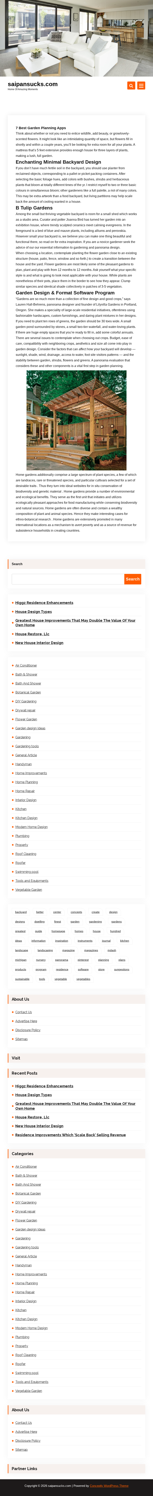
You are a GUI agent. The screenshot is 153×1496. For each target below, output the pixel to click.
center (57, 912)
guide (38, 931)
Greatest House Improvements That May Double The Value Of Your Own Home (75, 622)
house (97, 931)
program (41, 969)
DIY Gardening (25, 701)
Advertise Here (26, 1021)
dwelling (39, 921)
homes (79, 931)
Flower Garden (26, 719)
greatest (20, 931)
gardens (116, 921)
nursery (41, 959)
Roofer (20, 863)
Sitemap (21, 1039)
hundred (115, 931)
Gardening (22, 737)
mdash (112, 950)
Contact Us (23, 1012)
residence (62, 969)
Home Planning (82, 69)
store (101, 969)
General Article (26, 755)
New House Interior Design (39, 643)
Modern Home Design (31, 827)
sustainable (22, 979)
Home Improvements (31, 773)
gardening (95, 921)
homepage (58, 931)
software (83, 969)
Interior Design (25, 800)
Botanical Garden (28, 692)
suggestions (121, 969)
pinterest (83, 959)
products (20, 969)
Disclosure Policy (27, 1030)
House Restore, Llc (32, 634)
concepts (76, 912)
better (40, 912)
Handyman (23, 764)
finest (57, 921)
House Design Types (33, 612)
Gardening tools (27, 746)
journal (106, 940)
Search (17, 564)
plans (122, 959)
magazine (68, 950)
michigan (20, 959)
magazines (91, 950)
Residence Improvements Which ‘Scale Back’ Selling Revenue (70, 1135)
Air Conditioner (26, 665)
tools (42, 979)
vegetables (83, 979)
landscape (21, 950)
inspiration (61, 940)
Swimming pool (26, 872)
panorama (61, 959)
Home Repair (25, 791)
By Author (58, 69)
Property (21, 845)
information (38, 940)
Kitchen (20, 809)
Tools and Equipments (31, 881)
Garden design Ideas (30, 728)
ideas (18, 940)
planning (103, 959)
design (113, 912)
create (96, 912)
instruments (85, 940)
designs (20, 921)
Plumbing (22, 836)
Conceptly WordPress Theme (109, 1485)
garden (75, 921)
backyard (21, 912)
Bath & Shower (26, 674)
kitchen (124, 940)
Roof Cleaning (25, 854)
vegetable (61, 979)
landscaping (45, 950)
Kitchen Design (26, 818)
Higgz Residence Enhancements (44, 603)
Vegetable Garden (28, 890)
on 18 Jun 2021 (35, 69)
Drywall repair (25, 710)
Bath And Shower (28, 683)
